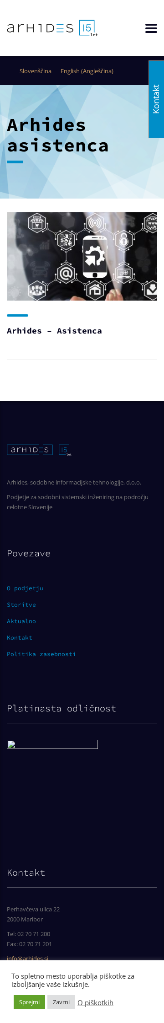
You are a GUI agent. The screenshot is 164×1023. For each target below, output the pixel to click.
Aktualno (21, 621)
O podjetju (25, 588)
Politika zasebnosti (41, 654)
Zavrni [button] (61, 1002)
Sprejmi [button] (29, 1002)
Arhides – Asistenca (54, 330)
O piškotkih (95, 1002)
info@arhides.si (27, 958)
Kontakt (19, 637)
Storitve (21, 604)
